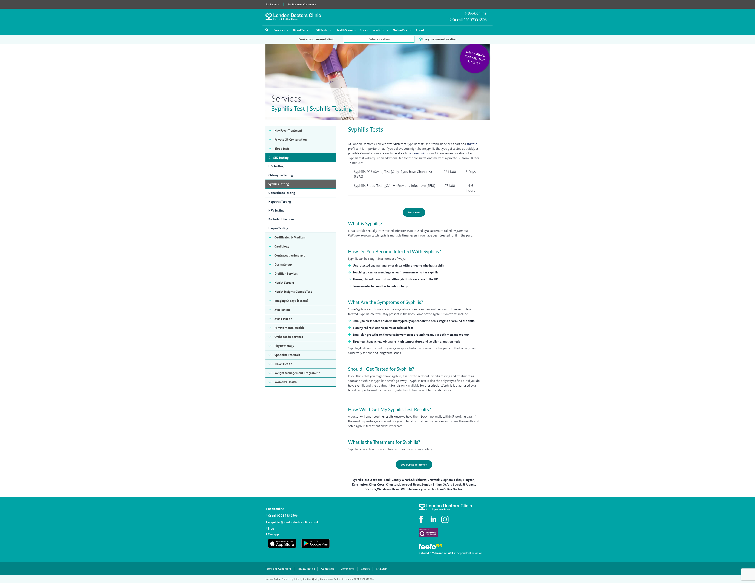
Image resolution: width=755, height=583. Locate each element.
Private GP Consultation (290, 140)
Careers (365, 569)
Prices (364, 30)
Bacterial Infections (281, 219)
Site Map (381, 569)
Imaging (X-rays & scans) (291, 301)
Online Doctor (402, 30)
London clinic (416, 153)
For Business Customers (302, 4)
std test (472, 144)
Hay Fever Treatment (288, 130)
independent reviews (468, 553)
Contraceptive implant (289, 255)
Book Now (414, 212)
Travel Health (283, 364)
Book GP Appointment (414, 464)
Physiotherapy (284, 346)
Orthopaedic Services (288, 337)
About (420, 30)
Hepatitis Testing (279, 202)
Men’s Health (283, 319)
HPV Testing (276, 210)
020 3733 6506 (475, 19)
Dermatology (283, 264)
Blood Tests (300, 30)
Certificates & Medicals (290, 237)
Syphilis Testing (278, 184)
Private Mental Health (289, 328)
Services (279, 30)
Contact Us (327, 569)
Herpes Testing (278, 228)
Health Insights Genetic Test (293, 292)
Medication (282, 310)
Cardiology (281, 246)
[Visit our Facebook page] (422, 519)
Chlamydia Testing (280, 175)
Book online (477, 13)
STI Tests (321, 30)
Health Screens (346, 30)
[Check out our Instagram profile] (445, 519)
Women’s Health (285, 382)
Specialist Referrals (287, 355)
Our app (273, 534)
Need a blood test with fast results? (475, 58)
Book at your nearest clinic (316, 39)
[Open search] (266, 30)
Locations (378, 30)
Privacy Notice (306, 569)
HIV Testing (276, 166)
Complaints (347, 569)
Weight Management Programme (297, 373)
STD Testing (281, 158)
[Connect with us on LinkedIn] (433, 519)
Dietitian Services (286, 273)
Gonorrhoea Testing (281, 193)
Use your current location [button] (439, 39)
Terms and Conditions (278, 569)
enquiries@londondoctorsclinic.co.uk (293, 522)
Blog (271, 528)
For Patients (272, 4)
